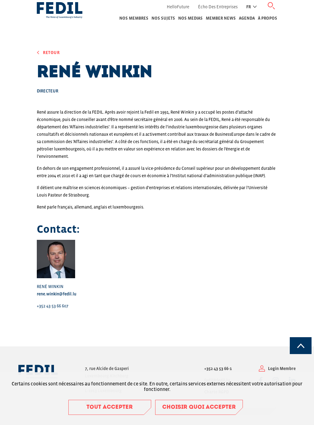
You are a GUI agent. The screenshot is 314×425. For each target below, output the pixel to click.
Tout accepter (109, 407)
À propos (267, 18)
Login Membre (282, 368)
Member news (221, 18)
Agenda (247, 18)
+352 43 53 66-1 (218, 368)
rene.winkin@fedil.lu (56, 293)
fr (248, 6)
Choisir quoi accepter (199, 407)
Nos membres (133, 18)
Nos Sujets (163, 18)
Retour (51, 52)
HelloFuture (178, 6)
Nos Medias (190, 18)
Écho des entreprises (218, 6)
